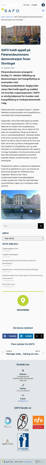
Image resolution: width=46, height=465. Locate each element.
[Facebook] (43, 5)
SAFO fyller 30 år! (8, 284)
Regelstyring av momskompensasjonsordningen (20, 269)
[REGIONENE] (23, 300)
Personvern (28, 462)
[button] (43, 10)
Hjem (3, 17)
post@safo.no (23, 401)
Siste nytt (9, 17)
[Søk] (41, 226)
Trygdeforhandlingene (10, 255)
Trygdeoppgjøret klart (10, 249)
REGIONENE (23, 310)
